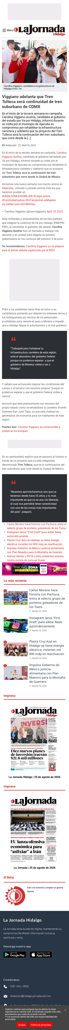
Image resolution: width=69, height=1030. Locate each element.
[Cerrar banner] (65, 1010)
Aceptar (22, 1025)
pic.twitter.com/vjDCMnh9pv (19, 204)
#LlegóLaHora (41, 196)
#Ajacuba (7, 188)
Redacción (11, 145)
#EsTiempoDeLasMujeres (40, 200)
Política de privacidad (41, 1025)
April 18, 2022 (55, 211)
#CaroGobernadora (13, 200)
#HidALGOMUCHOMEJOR (17, 196)
